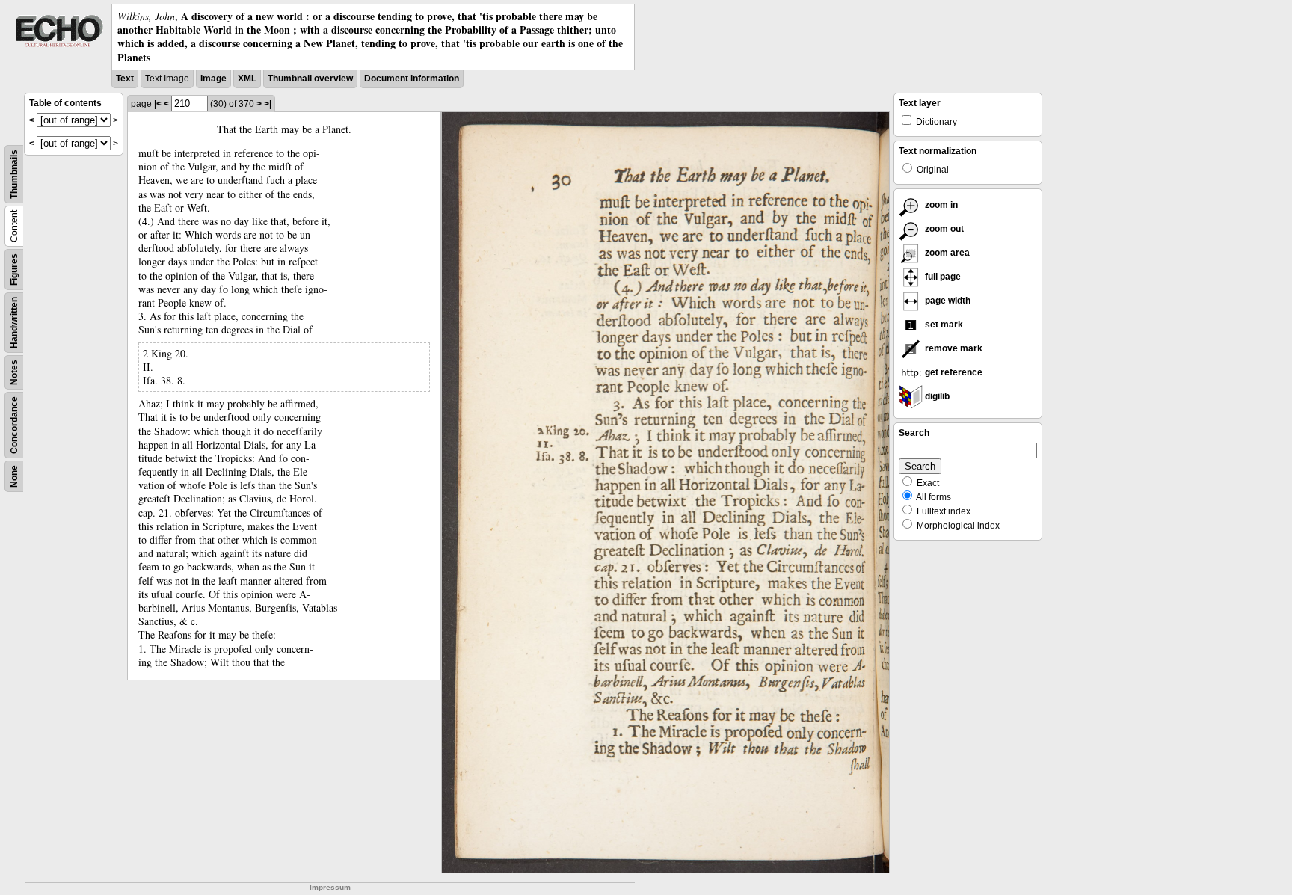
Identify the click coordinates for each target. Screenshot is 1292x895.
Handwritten (14, 322)
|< (158, 104)
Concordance (14, 425)
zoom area (946, 252)
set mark (943, 324)
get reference (952, 372)
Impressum (330, 887)
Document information (411, 78)
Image (213, 78)
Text (125, 78)
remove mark (952, 348)
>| (267, 104)
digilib (936, 396)
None (14, 476)
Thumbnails (14, 174)
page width (946, 300)
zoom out (943, 229)
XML (247, 78)
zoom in (940, 205)
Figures (14, 269)
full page (942, 276)
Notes (14, 372)
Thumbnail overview (310, 78)
